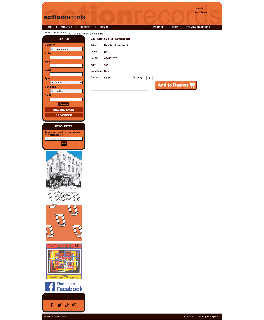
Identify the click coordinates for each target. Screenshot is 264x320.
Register (85, 27)
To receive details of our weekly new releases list (62, 133)
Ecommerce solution (193, 316)
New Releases (64, 109)
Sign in (104, 27)
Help (175, 27)
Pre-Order (64, 115)
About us (66, 27)
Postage (158, 27)
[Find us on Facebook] (52, 305)
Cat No (48, 95)
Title (47, 61)
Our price (96, 77)
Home (49, 27)
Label (48, 70)
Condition (50, 86)
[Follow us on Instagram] (75, 305)
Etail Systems (213, 316)
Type (47, 78)
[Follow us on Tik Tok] (67, 305)
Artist (48, 53)
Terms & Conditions (198, 27)
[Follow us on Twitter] (60, 305)
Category (50, 44)
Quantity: (138, 77)
